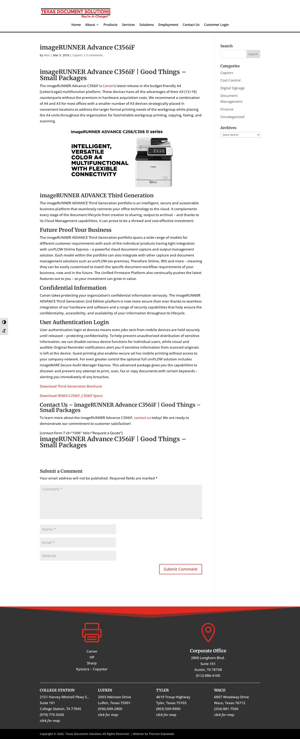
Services (128, 25)
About (90, 25)
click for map (224, 714)
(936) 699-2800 (110, 708)
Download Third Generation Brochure (71, 386)
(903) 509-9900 (168, 708)
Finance (226, 109)
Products (110, 25)
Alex (47, 55)
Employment (168, 25)
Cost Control (230, 80)
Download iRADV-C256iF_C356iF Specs (71, 395)
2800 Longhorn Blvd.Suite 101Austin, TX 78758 (208, 663)
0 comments (94, 55)
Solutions (146, 25)
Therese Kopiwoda (161, 734)
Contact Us (191, 25)
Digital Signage (232, 88)
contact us (142, 417)
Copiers (77, 55)
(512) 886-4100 (208, 675)
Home (76, 25)
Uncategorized (232, 116)
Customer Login (216, 25)
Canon (108, 85)
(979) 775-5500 (52, 714)
